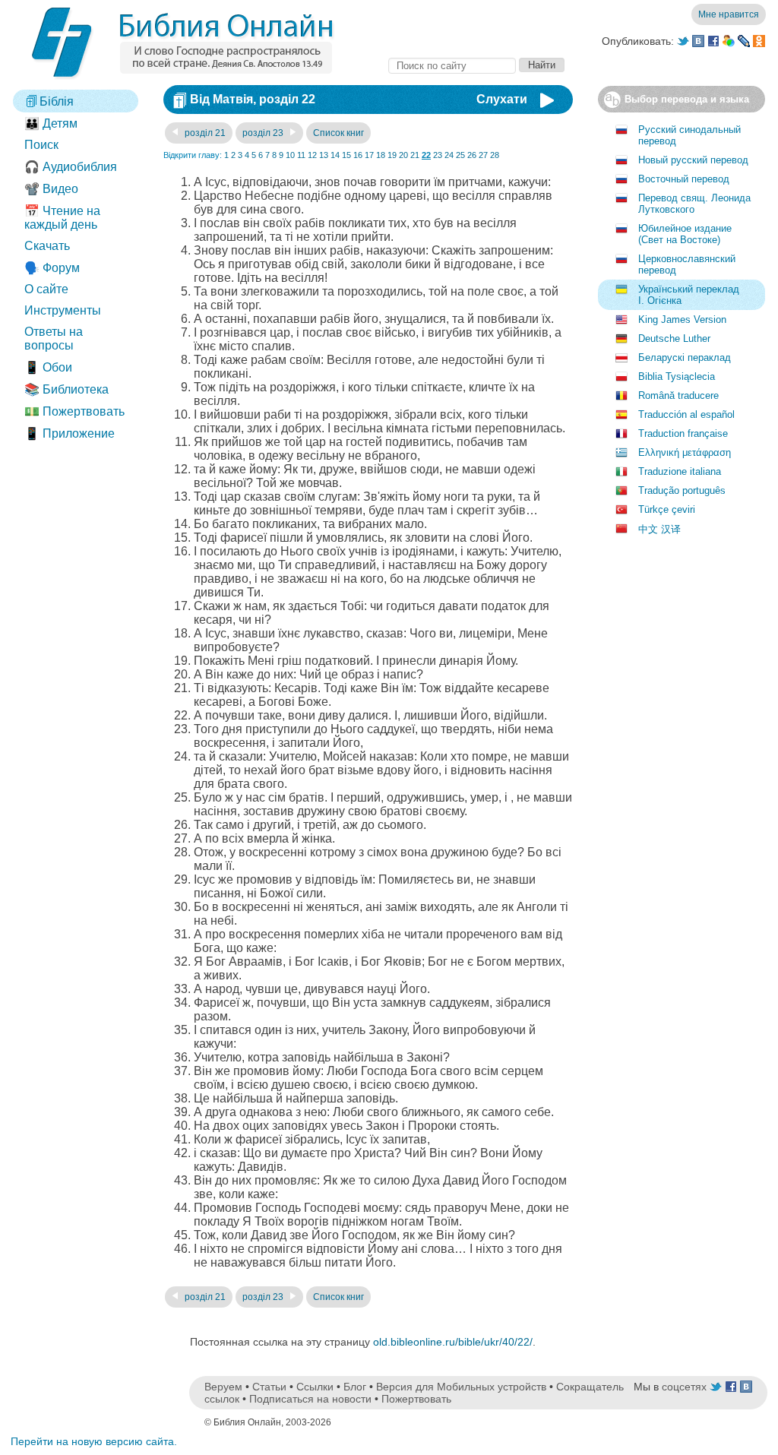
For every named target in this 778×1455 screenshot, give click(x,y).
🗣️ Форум (52, 267)
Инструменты (62, 310)
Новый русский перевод (693, 160)
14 (335, 155)
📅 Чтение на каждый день (62, 217)
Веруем (223, 1387)
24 (449, 155)
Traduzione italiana (679, 471)
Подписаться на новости (310, 1399)
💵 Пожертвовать (74, 411)
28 (494, 155)
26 (471, 155)
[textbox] (452, 66)
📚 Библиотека (66, 389)
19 (392, 155)
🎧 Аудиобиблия (70, 166)
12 (312, 155)
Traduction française (683, 433)
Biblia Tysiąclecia (676, 376)
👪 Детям (50, 123)
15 (346, 155)
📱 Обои (48, 367)
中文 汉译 (659, 529)
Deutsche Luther (674, 338)
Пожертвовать (416, 1399)
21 (414, 155)
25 (460, 155)
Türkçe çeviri (666, 509)
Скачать (47, 245)
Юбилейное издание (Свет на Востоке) (685, 234)
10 (290, 155)
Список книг (338, 133)
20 (403, 155)
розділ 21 (204, 133)
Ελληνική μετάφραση (684, 452)
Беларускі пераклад (684, 357)
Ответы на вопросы (53, 338)
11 (301, 155)
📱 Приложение (69, 433)
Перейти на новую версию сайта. (94, 1441)
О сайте (46, 289)
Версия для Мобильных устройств (461, 1387)
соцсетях (684, 1387)
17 (369, 155)
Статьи (269, 1387)
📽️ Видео (51, 188)
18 (380, 155)
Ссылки (315, 1387)
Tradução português (682, 490)
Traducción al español (686, 414)
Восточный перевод (683, 179)
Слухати (501, 99)
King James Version (682, 319)
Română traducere (678, 395)
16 (357, 155)
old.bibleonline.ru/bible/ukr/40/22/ (453, 1342)
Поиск (41, 144)
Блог (354, 1387)
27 (483, 155)
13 (323, 155)
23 (437, 155)
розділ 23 (264, 133)
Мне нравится (728, 14)
